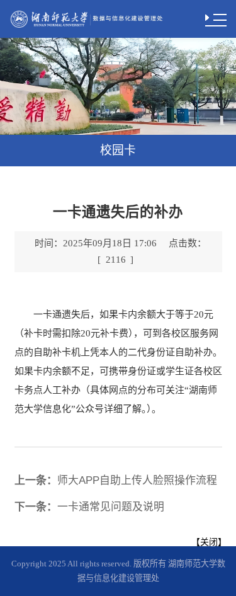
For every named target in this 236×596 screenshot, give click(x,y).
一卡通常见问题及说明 (89, 507)
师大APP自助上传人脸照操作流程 (115, 480)
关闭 (209, 542)
